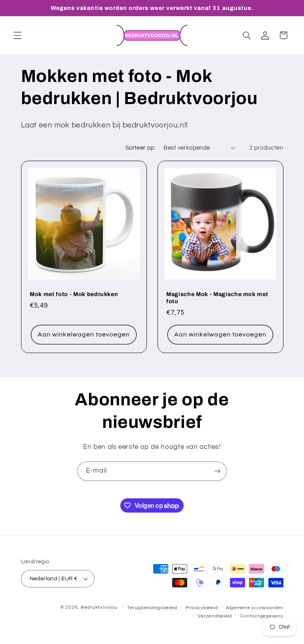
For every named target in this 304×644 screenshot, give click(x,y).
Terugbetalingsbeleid (152, 608)
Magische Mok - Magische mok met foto (217, 298)
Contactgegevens (261, 616)
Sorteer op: (140, 148)
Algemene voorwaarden (254, 608)
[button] (17, 35)
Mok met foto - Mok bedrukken (74, 294)
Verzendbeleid (215, 616)
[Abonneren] (217, 471)
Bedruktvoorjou (99, 607)
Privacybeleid (202, 608)
